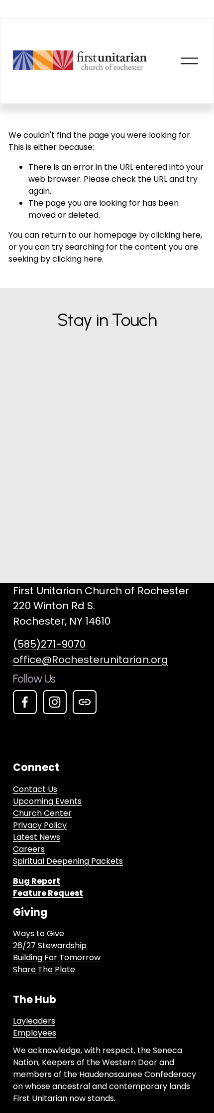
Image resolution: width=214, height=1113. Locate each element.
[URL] (85, 702)
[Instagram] (55, 702)
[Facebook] (25, 702)
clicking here (176, 235)
